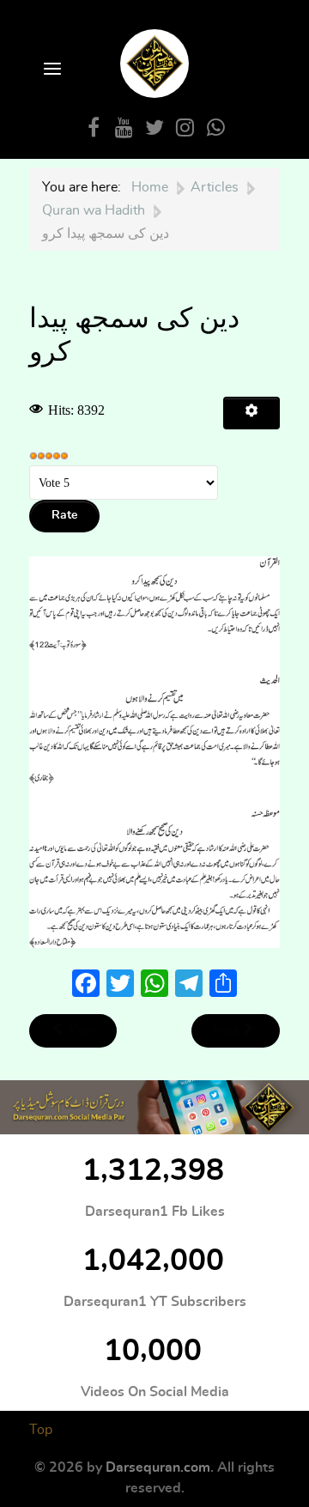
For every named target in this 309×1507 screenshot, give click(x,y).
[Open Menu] (50, 70)
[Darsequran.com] (154, 1107)
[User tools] (251, 413)
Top (40, 1430)
